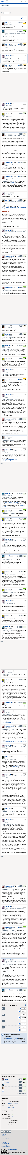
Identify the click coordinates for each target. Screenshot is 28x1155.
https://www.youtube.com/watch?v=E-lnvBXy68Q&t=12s (10, 460)
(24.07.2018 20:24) (7, 107)
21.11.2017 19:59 (8, 727)
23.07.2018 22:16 (8, 289)
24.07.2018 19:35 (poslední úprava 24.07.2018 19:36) (15, 136)
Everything (9, 502)
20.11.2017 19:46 (8, 887)
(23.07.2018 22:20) (9, 235)
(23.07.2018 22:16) (9, 205)
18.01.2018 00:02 (8, 495)
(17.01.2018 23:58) (7, 497)
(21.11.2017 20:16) (8, 706)
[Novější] (2, 13)
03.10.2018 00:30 (8, 24)
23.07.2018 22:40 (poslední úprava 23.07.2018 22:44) (15, 232)
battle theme (15, 766)
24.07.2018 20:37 (8, 105)
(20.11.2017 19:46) (9, 824)
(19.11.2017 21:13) (8, 964)
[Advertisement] (14, 87)
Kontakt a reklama (6, 1146)
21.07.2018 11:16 (8, 359)
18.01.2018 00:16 (8, 438)
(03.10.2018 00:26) (7, 36)
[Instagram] (7, 1131)
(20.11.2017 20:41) (8, 729)
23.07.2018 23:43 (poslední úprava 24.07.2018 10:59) (15, 164)
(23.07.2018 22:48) (8, 181)
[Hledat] (21, 1)
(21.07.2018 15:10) (8, 337)
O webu (4, 1134)
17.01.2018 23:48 (8, 628)
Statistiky (4, 1137)
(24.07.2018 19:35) (7, 116)
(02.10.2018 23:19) (7, 58)
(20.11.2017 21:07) (8, 779)
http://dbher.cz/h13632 (13, 1103)
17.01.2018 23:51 (8, 617)
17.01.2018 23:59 (8, 511)
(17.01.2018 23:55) (8, 522)
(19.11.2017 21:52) (8, 930)
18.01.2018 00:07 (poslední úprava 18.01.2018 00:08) (15, 451)
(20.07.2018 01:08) (7, 374)
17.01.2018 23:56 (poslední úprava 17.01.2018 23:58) (15, 541)
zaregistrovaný (9, 1038)
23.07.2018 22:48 (8, 194)
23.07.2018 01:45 (8, 327)
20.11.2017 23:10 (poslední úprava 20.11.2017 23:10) (15, 747)
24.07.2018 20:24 (8, 115)
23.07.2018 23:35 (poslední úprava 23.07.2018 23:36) (15, 178)
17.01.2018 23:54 (8, 573)
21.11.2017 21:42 (8, 704)
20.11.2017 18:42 (8, 928)
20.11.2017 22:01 (8, 758)
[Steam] (2, 1131)
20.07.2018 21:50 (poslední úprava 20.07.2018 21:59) (15, 371)
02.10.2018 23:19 (8, 66)
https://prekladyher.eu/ (7, 722)
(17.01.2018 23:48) (8, 603)
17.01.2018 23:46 (8, 681)
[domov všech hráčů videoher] (2, 1)
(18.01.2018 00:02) (8, 454)
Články (3, 1135)
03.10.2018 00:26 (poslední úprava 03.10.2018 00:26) (15, 46)
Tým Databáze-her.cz (11, 1149)
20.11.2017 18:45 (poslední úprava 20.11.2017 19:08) (15, 908)
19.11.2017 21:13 (8, 992)
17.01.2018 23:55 (8, 558)
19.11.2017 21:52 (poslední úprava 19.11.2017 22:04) (15, 962)
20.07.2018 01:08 (8, 381)
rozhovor (12, 182)
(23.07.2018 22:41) (7, 167)
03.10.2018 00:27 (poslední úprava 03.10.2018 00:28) (15, 33)
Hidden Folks (16, 502)
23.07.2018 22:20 (8, 257)
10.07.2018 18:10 (8, 420)
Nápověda (4, 1141)
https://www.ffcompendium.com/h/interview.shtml (13, 741)
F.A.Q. (3, 1139)
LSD (6, 502)
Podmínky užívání (6, 1145)
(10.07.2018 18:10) (9, 399)
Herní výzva (4, 1138)
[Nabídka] (25, 1)
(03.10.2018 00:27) (8, 26)
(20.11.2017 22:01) (8, 750)
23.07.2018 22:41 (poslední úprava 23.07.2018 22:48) (15, 202)
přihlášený (16, 1038)
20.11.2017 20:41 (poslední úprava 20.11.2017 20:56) (15, 821)
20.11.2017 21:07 (8, 810)
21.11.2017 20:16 (8, 712)
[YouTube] (10, 1131)
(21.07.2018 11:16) (7, 349)
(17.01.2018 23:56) (8, 513)
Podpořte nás (5, 1143)
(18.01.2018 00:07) (8, 440)
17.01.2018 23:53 (8, 591)
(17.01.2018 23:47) (8, 592)
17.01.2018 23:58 (8, 520)
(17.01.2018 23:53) (8, 574)
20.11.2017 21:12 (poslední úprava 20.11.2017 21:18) (15, 776)
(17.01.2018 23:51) (7, 559)
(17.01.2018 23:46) (7, 630)
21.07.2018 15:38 (8, 335)
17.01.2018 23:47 (8, 672)
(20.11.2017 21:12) (8, 759)
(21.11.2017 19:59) (9, 714)
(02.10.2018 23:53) (8, 49)
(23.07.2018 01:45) (7, 290)
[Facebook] (5, 1131)
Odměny (4, 1142)
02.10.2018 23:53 (8, 57)
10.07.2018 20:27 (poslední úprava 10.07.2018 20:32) (15, 396)
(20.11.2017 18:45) (8, 889)
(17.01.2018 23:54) (7, 544)
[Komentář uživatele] (18, 31)
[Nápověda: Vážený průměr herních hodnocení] (25, 1005)
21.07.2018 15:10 (8, 347)
